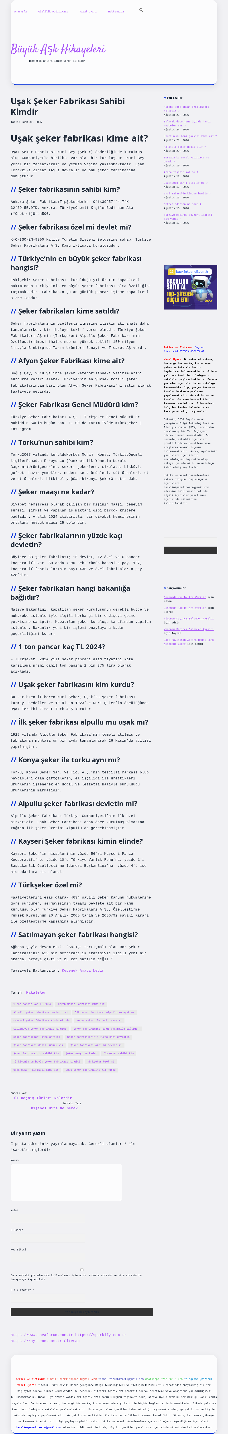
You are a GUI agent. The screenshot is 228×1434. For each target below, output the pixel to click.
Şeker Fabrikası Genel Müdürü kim (38, 1045)
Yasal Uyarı (88, 11)
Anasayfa (20, 11)
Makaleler (36, 993)
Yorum (14, 1160)
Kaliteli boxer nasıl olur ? (185, 147)
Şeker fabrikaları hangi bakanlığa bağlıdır (106, 1029)
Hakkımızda (116, 11)
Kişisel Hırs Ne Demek (54, 1108)
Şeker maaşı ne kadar (81, 1053)
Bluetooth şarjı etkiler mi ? (186, 183)
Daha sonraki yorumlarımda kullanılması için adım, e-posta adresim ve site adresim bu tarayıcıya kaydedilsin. (76, 1277)
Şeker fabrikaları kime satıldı (36, 1037)
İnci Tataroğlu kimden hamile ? (187, 193)
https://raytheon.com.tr (36, 1341)
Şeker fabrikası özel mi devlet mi (96, 1045)
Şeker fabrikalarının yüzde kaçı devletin (98, 1037)
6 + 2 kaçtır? (22, 1290)
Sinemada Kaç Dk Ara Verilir (185, 597)
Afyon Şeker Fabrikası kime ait (81, 1004)
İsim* (14, 1210)
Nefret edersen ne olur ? (182, 204)
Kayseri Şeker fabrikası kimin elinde (41, 1020)
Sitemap (72, 1341)
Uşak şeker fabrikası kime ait (36, 1070)
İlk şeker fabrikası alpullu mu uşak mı (104, 1012)
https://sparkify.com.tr (100, 1335)
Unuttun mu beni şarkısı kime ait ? (190, 136)
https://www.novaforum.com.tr (42, 1335)
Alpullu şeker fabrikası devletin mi (40, 1012)
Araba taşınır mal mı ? (181, 172)
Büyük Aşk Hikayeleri (58, 50)
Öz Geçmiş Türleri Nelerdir (43, 1098)
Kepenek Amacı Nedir (83, 971)
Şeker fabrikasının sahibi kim (36, 1053)
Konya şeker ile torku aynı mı (99, 1020)
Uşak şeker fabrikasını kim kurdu (91, 1070)
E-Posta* (17, 1230)
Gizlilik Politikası (53, 11)
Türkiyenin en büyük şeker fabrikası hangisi (46, 1061)
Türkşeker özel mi (101, 1061)
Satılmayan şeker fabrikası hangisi (39, 1029)
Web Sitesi (18, 1249)
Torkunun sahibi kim (119, 1053)
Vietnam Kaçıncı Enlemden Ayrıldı (189, 618)
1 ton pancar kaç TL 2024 (32, 1004)
